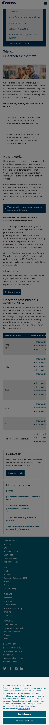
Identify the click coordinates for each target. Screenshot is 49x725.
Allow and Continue (24, 721)
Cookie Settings (24, 714)
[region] (24, 701)
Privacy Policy (24, 708)
